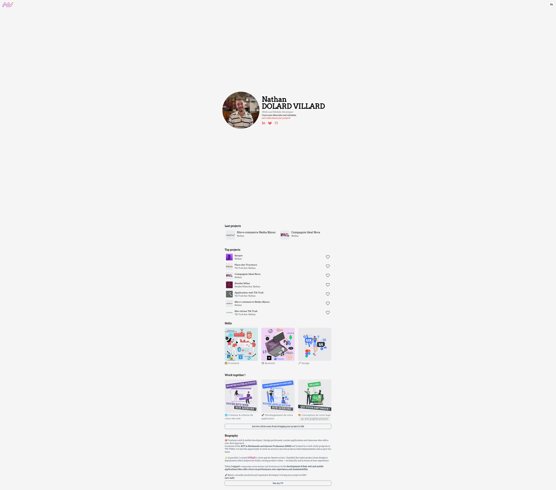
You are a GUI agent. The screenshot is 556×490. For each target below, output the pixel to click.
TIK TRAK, (230, 449)
